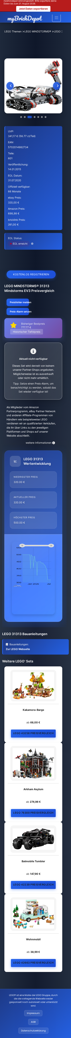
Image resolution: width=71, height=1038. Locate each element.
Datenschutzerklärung (33, 1030)
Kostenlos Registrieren (31, 274)
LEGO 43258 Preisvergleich (33, 733)
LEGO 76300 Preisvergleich (33, 812)
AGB (33, 1021)
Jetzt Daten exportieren (33, 8)
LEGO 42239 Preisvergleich (33, 884)
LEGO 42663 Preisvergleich (33, 962)
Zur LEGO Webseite (18, 649)
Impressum (33, 1013)
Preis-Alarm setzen (19, 311)
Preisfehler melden (19, 302)
